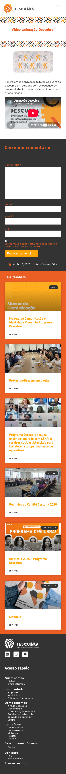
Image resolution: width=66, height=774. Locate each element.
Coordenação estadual (21, 711)
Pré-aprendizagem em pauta (29, 380)
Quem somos (14, 678)
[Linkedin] (7, 654)
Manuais (15, 617)
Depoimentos (15, 730)
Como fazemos (16, 703)
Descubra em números (21, 743)
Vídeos (12, 738)
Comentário (13, 165)
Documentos (15, 727)
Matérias (13, 733)
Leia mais (13, 334)
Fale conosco (15, 758)
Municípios (14, 695)
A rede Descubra (17, 705)
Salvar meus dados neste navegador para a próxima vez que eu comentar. (31, 245)
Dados (11, 747)
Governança (15, 708)
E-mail (9, 216)
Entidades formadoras (20, 698)
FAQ (10, 755)
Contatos (11, 753)
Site (7, 229)
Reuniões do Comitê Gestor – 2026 (33, 504)
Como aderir (14, 689)
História (12, 681)
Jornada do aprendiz (20, 717)
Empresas (13, 692)
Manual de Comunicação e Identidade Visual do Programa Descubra (30, 322)
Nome (9, 204)
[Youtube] (25, 654)
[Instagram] (16, 654)
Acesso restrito (16, 763)
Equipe (11, 719)
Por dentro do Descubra (21, 714)
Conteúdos (13, 724)
